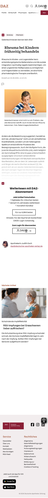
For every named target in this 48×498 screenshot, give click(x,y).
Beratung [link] (10, 35)
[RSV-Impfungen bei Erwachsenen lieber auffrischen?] (24, 303)
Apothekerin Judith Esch (21, 243)
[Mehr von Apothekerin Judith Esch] (5, 245)
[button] (4, 6)
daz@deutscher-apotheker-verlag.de (26, 246)
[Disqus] (24, 379)
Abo (44, 13)
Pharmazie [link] (19, 35)
